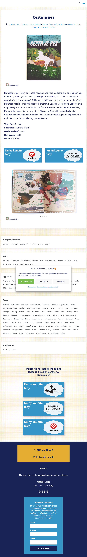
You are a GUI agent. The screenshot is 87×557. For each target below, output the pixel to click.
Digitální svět (64, 305)
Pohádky (68, 261)
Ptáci (32, 323)
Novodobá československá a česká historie (28, 319)
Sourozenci (49, 326)
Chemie (49, 312)
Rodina (53, 323)
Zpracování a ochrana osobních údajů (47, 287)
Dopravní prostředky (58, 24)
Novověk (61, 319)
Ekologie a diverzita (33, 308)
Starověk (64, 326)
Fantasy (35, 261)
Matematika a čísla (39, 315)
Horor (41, 261)
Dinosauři (55, 305)
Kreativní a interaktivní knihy (12, 284)
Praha (20, 323)
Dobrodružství (35, 24)
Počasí (77, 319)
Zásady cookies (32, 287)
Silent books (13, 288)
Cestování (15, 24)
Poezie (60, 261)
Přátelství (39, 323)
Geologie (6, 312)
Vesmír (14, 333)
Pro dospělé (7, 264)
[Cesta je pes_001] (43, 221)
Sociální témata (31, 326)
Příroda (46, 323)
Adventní (6, 305)
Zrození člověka (53, 333)
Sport (57, 326)
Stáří (70, 326)
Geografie (71, 24)
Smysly (21, 326)
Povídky (75, 261)
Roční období (7, 326)
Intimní (56, 312)
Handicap (14, 312)
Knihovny (69, 312)
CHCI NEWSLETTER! (43, 548)
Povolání (13, 323)
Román (15, 264)
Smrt (15, 326)
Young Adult (29, 264)
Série (5, 288)
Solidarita (41, 326)
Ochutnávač (24, 244)
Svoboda (27, 330)
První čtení (73, 284)
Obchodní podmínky (43, 485)
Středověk (6, 330)
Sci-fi (21, 264)
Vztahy (21, 333)
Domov (45, 24)
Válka (69, 330)
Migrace (55, 315)
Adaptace (6, 261)
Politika (5, 323)
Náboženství (7, 319)
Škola (34, 330)
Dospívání (22, 308)
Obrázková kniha (50, 261)
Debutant (24, 24)
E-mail (32, 539)
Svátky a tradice (17, 330)
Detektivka (15, 261)
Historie (22, 312)
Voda (62, 315)
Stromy (76, 326)
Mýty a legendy (71, 315)
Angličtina (6, 281)
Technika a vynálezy (44, 330)
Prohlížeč (33, 244)
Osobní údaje (43, 482)
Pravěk (26, 323)
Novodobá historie (50, 319)
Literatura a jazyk (25, 315)
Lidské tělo (14, 315)
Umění (64, 330)
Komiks (76, 281)
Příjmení (33, 530)
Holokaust (35, 312)
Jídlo (62, 312)
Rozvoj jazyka (69, 323)
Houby (43, 312)
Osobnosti (69, 319)
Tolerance (56, 330)
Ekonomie (45, 308)
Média (49, 315)
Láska (79, 24)
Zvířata (52, 27)
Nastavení (61, 281)
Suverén (40, 244)
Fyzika (67, 308)
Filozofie (60, 308)
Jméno (32, 522)
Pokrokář (44, 27)
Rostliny (60, 323)
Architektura (15, 305)
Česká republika (35, 305)
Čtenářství (46, 305)
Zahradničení (29, 333)
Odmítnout (43, 281)
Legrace (36, 27)
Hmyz (28, 312)
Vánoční (75, 330)
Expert (47, 244)
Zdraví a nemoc (41, 333)
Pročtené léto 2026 (9, 350)
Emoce (53, 308)
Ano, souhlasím (26, 281)
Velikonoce (6, 333)
